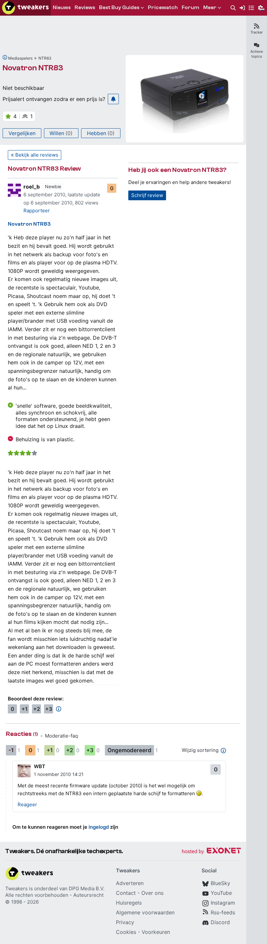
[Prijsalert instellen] (113, 99)
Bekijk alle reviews (36, 155)
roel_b (31, 186)
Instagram (223, 902)
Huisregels (129, 902)
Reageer (27, 804)
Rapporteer (36, 210)
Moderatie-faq (61, 736)
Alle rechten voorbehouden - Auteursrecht (54, 895)
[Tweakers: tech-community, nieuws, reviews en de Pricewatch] (25, 8)
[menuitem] (233, 8)
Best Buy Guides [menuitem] (119, 7)
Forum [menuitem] (190, 7)
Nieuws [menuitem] (62, 7)
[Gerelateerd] (5, 57)
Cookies (126, 932)
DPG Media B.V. (87, 888)
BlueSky (220, 883)
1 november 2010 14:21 (59, 774)
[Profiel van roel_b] (14, 190)
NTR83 (44, 58)
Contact (126, 893)
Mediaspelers (20, 58)
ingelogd (99, 827)
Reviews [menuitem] (85, 7)
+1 (24, 709)
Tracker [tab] (256, 32)
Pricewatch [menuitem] (163, 7)
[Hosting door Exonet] (211, 852)
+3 (48, 709)
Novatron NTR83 (33, 67)
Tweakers (16, 888)
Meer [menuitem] (210, 7)
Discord (220, 922)
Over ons (152, 893)
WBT (39, 766)
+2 (36, 709)
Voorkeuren (156, 932)
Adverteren (130, 883)
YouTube (221, 893)
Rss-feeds (223, 912)
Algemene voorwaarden (145, 912)
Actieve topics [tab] (256, 54)
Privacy (125, 922)
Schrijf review (147, 195)
